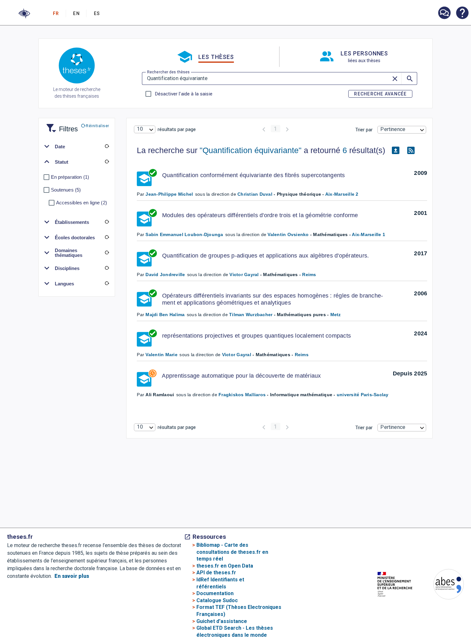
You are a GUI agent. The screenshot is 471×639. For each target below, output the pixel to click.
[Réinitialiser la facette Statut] (107, 161)
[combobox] (144, 129)
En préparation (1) (70, 177)
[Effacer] (395, 78)
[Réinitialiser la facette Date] (107, 146)
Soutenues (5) (66, 190)
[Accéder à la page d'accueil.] (76, 66)
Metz (335, 314)
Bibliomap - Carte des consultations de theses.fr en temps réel (232, 552)
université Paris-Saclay (363, 394)
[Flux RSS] (410, 150)
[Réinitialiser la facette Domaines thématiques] (107, 252)
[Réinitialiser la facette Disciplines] (107, 268)
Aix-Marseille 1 (368, 234)
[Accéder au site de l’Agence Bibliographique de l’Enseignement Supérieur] (442, 585)
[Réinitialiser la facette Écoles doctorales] (107, 237)
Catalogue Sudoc (217, 600)
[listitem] (444, 13)
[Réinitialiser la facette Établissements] (107, 221)
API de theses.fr (216, 572)
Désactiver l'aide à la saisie (183, 94)
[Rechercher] (409, 78)
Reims (309, 274)
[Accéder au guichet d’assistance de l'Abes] (444, 13)
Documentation (215, 593)
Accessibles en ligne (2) (81, 202)
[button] (24, 13)
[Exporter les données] (395, 150)
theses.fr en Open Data (224, 566)
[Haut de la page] (448, 629)
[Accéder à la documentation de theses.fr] (462, 13)
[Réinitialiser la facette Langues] (107, 283)
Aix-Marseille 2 (342, 194)
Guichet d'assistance (221, 621)
